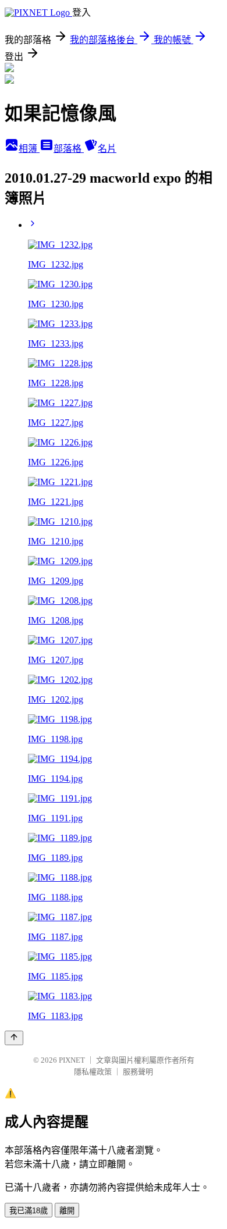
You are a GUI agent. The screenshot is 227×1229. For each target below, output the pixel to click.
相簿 (29, 149)
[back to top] (14, 1038)
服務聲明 (138, 1071)
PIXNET (72, 1060)
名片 (107, 149)
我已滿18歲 (28, 1210)
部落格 (69, 149)
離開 (67, 1210)
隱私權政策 (93, 1071)
